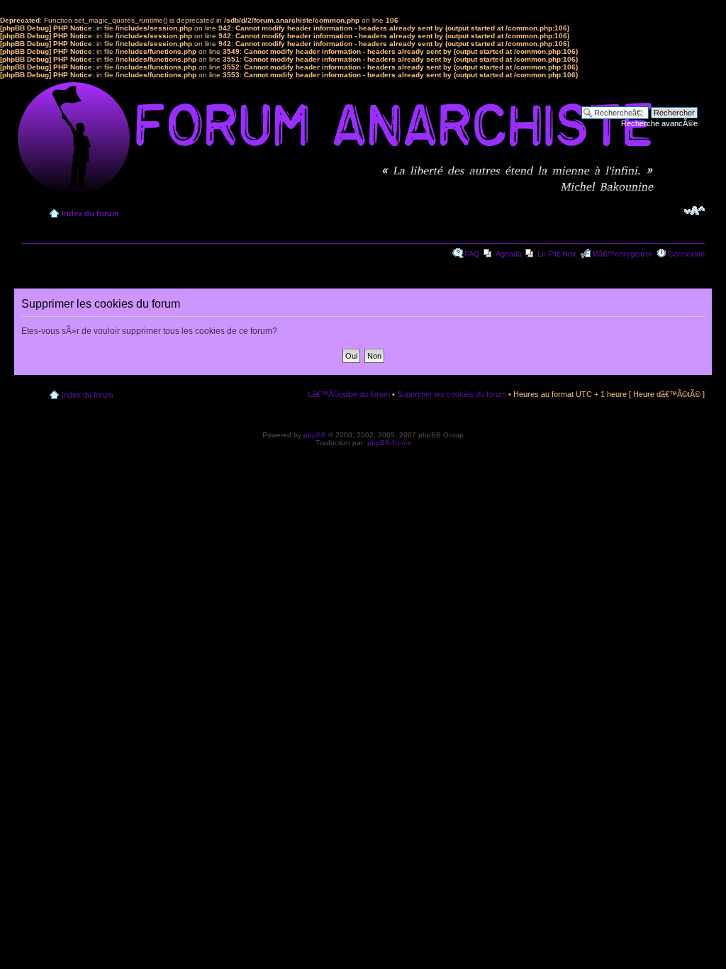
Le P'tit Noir (556, 254)
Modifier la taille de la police (694, 210)
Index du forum (90, 213)
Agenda (509, 254)
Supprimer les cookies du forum (451, 394)
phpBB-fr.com (389, 443)
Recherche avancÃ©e (659, 123)
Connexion (686, 254)
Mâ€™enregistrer (622, 254)
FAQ (472, 254)
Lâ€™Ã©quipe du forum (349, 394)
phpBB (314, 435)
